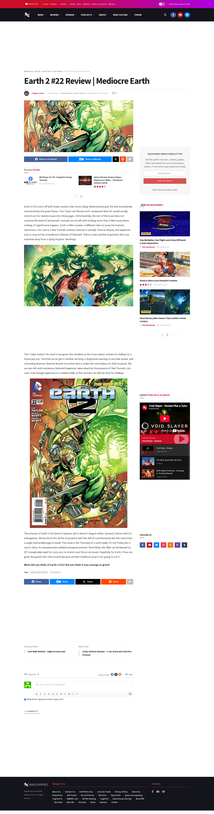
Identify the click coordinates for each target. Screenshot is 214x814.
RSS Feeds (72, 795)
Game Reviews (148, 274)
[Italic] (41, 694)
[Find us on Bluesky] (187, 14)
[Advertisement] (107, 46)
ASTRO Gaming (89, 799)
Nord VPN (140, 799)
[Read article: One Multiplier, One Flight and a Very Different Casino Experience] (165, 223)
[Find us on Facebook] (173, 14)
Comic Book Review (39, 572)
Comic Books (67, 93)
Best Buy (58, 802)
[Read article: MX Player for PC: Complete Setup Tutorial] (30, 180)
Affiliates (111, 4)
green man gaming (99, 4)
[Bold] (37, 694)
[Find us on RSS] (170, 545)
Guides (45, 4)
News (40, 14)
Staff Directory (86, 792)
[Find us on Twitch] (177, 545)
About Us (56, 792)
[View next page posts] (81, 196)
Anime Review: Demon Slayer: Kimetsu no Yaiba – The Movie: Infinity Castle (108, 180)
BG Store (103, 795)
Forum (138, 14)
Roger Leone (38, 93)
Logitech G (87, 4)
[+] (77, 694)
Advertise (136, 792)
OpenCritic (116, 795)
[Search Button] (165, 14)
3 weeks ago (164, 247)
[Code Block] (65, 694)
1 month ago (162, 285)
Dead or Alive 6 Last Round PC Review (158, 280)
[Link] (69, 694)
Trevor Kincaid (148, 247)
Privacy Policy (121, 792)
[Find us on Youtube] (180, 14)
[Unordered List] (57, 694)
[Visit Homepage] (27, 15)
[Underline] (45, 694)
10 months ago (47, 184)
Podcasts (86, 14)
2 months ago (165, 325)
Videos (102, 14)
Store (79, 4)
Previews (53, 4)
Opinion (70, 14)
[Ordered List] (53, 694)
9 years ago (53, 93)
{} (73, 694)
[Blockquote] (61, 694)
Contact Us (70, 792)
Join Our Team (104, 792)
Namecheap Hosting (122, 799)
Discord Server (87, 795)
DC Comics (55, 572)
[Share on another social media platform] (130, 159)
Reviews (54, 14)
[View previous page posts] (76, 196)
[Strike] (49, 694)
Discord (72, 4)
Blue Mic (70, 802)
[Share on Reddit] (123, 159)
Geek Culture (120, 14)
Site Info (63, 4)
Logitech (104, 799)
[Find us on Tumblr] (184, 545)
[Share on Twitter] (116, 159)
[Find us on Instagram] (163, 545)
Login (130, 674)
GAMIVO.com (72, 799)
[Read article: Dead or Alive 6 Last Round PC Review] (165, 264)
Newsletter (33, 4)
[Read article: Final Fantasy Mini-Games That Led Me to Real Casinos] (165, 302)
